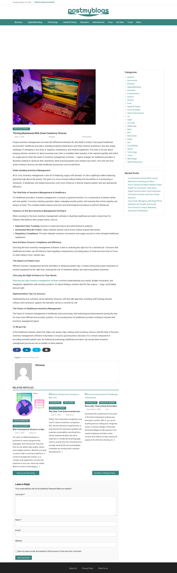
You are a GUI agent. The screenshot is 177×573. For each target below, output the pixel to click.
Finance (130, 97)
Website (18, 541)
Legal (129, 120)
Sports (130, 149)
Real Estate (132, 136)
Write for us (103, 568)
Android (130, 77)
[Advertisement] (88, 47)
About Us (73, 568)
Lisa (106, 409)
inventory (23, 357)
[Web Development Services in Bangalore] (30, 405)
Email (18, 530)
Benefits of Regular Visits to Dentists (106, 473)
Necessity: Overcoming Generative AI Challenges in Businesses (102, 406)
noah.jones (70, 415)
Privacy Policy (87, 568)
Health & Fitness (70, 22)
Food (110, 22)
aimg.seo (32, 433)
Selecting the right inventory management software (36, 280)
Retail (129, 139)
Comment (20, 494)
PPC (129, 133)
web (37, 357)
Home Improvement (135, 113)
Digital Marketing (35, 22)
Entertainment (98, 22)
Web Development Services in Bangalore (30, 429)
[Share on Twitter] (36, 350)
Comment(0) (86, 137)
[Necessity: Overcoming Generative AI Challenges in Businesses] (102, 396)
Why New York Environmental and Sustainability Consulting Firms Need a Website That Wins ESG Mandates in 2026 (66, 411)
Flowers (130, 100)
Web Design (68, 403)
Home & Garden (133, 110)
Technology (53, 22)
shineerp (51, 137)
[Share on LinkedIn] (27, 350)
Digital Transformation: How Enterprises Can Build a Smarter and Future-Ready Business (144, 194)
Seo (129, 142)
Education (84, 22)
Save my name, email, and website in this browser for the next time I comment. (49, 551)
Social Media (132, 146)
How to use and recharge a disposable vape (28, 473)
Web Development (21, 129)
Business (18, 22)
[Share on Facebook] (17, 350)
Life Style (120, 22)
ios (128, 116)
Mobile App (132, 126)
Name (18, 520)
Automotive (132, 80)
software (31, 357)
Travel (130, 22)
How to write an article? (45, 2)
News (138, 22)
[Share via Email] (46, 350)
